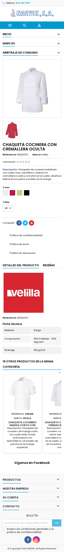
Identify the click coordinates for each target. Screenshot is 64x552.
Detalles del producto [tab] (21, 265)
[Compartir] (19, 223)
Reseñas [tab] (49, 265)
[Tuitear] (25, 223)
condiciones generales (35, 529)
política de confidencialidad (24, 532)
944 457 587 (23, 2)
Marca (37, 154)
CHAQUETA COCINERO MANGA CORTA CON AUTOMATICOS (22, 425)
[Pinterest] (31, 223)
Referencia (9, 154)
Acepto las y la (30, 530)
